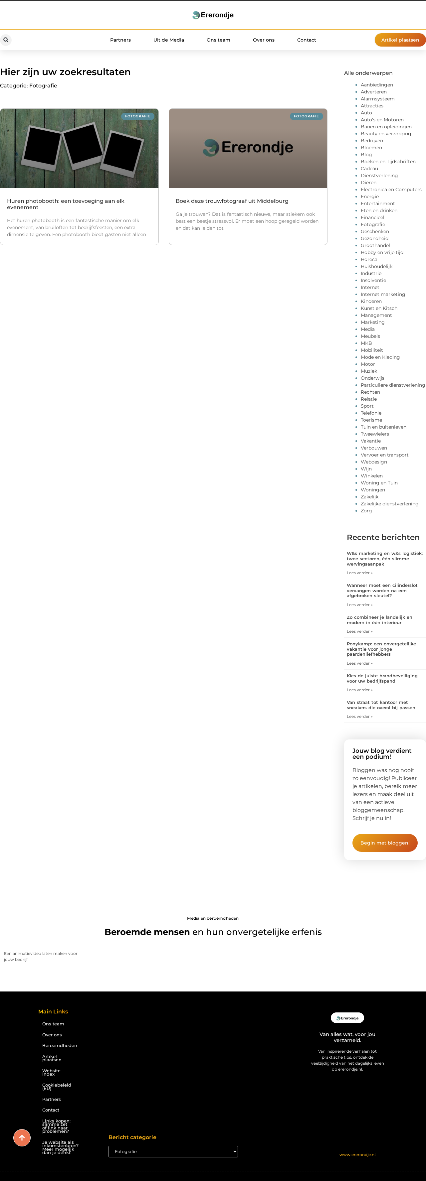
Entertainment (378, 203)
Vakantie (371, 441)
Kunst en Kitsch (379, 308)
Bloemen (371, 148)
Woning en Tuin (379, 483)
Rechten (370, 392)
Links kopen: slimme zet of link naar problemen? (56, 1126)
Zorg (366, 511)
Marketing (373, 322)
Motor (368, 364)
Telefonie (371, 413)
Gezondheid (374, 238)
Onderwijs (372, 378)
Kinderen (371, 301)
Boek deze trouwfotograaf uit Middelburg (232, 201)
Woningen (373, 490)
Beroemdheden (59, 1045)
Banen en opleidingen (386, 127)
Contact (306, 40)
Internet (370, 287)
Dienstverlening (379, 176)
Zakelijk (369, 497)
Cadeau (369, 169)
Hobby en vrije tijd (382, 252)
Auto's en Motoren (382, 120)
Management (376, 315)
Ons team (218, 40)
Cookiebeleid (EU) (56, 1087)
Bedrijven (372, 141)
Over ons (264, 40)
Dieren (368, 183)
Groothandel (375, 245)
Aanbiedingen (377, 85)
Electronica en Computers (391, 190)
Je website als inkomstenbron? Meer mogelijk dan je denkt (59, 1147)
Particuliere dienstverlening (393, 385)
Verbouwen (374, 448)
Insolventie (373, 280)
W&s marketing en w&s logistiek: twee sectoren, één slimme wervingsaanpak (385, 558)
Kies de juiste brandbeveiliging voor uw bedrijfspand (382, 678)
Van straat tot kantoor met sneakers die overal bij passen (381, 705)
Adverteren (374, 92)
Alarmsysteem (378, 99)
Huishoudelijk (376, 266)
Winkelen (372, 476)
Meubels (370, 336)
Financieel (372, 217)
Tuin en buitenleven (383, 427)
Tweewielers (375, 434)
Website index (51, 1072)
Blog (366, 155)
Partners (120, 40)
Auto (366, 113)
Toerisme (371, 420)
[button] (6, 40)
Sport (367, 406)
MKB (366, 343)
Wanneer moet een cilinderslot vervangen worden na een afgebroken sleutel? (382, 590)
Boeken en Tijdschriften (388, 162)
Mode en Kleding (380, 357)
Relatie (369, 399)
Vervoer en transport (385, 455)
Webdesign (374, 462)
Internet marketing (383, 294)
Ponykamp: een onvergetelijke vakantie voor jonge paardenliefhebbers (381, 649)
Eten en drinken (379, 210)
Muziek (369, 371)
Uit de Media (168, 40)
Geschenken (375, 231)
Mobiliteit (372, 350)
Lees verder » (360, 572)
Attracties (372, 106)
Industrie (371, 273)
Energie (370, 196)
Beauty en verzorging (386, 134)
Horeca (369, 259)
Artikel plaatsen (52, 1058)
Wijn (366, 469)
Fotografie (373, 224)
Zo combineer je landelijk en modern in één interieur (379, 619)
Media (368, 329)
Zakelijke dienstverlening (390, 504)
